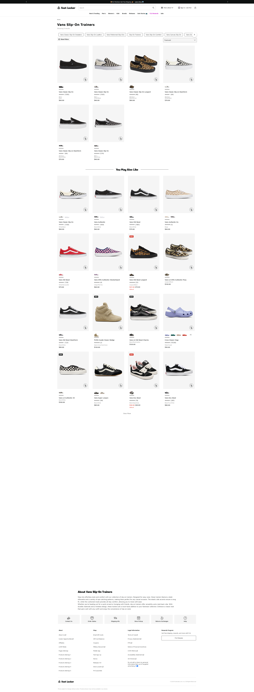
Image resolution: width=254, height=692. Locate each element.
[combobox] (117, 8)
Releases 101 (97, 663)
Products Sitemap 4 (65, 666)
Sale (162, 13)
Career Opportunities (65, 639)
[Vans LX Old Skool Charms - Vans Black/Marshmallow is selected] (131, 335)
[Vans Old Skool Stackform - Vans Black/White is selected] (61, 335)
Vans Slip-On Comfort (153, 35)
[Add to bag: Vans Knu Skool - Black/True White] (191, 385)
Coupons (96, 643)
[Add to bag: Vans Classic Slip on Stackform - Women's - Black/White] (85, 138)
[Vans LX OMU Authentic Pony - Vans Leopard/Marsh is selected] (167, 274)
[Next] (228, 2)
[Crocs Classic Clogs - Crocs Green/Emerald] (173, 335)
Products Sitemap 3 (65, 663)
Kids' (118, 13)
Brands (124, 13)
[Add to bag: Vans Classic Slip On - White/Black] (85, 209)
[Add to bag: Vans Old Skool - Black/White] (156, 209)
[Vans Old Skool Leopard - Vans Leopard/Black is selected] (131, 274)
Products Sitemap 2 (65, 659)
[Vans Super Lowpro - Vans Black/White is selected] (96, 392)
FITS (129, 643)
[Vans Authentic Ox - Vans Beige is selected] (167, 217)
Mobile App (96, 651)
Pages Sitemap (63, 651)
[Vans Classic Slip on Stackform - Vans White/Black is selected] (167, 86)
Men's (104, 13)
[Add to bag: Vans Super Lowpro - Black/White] (121, 385)
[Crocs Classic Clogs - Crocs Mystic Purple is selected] (167, 335)
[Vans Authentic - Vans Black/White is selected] (96, 217)
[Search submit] (153, 8)
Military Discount (98, 647)
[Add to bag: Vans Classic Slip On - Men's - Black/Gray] (121, 138)
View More (127, 413)
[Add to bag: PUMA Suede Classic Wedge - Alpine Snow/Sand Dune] (121, 328)
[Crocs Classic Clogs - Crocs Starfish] (184, 335)
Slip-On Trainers (135, 35)
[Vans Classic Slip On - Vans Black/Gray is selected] (96, 146)
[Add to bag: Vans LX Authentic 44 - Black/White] (85, 385)
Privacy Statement (134, 639)
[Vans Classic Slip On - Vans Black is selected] (61, 86)
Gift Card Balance (98, 639)
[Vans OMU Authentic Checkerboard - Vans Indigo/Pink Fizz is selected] (96, 274)
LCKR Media (62, 647)
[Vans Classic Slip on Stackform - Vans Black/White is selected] (61, 146)
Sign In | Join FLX (186, 8)
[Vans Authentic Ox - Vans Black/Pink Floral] (173, 217)
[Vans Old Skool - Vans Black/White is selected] (131, 217)
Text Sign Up (97, 655)
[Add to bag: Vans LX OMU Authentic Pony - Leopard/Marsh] (191, 267)
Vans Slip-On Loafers (94, 35)
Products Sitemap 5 (65, 670)
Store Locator (97, 666)
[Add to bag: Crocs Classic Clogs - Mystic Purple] (191, 328)
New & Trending (94, 13)
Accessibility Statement (135, 655)
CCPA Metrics (132, 651)
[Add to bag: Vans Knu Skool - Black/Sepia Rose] (156, 385)
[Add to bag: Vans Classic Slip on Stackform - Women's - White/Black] (191, 79)
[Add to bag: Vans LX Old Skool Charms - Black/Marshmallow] (156, 328)
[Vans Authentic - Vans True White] (102, 217)
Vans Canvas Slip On (173, 35)
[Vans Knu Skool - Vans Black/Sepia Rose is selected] (131, 392)
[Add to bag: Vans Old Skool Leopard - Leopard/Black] (156, 267)
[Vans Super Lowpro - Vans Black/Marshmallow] (102, 392)
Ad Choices (131, 659)
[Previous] (26, 2)
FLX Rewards (154, 13)
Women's (111, 13)
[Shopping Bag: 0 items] (195, 7)
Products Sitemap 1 (65, 655)
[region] (127, 2)
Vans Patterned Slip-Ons (115, 35)
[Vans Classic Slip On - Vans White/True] (67, 217)
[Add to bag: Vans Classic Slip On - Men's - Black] (85, 79)
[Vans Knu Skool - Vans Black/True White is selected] (167, 392)
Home (58, 19)
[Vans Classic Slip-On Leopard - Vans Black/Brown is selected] (131, 86)
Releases (132, 13)
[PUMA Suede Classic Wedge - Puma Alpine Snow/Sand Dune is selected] (96, 335)
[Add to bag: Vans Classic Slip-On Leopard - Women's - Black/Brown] (156, 79)
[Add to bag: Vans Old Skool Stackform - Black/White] (85, 328)
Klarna (95, 659)
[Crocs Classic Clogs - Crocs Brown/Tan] (179, 335)
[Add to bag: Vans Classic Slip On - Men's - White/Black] (121, 79)
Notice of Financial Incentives (137, 647)
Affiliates (61, 643)
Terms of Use (132, 635)
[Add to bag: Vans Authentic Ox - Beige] (191, 209)
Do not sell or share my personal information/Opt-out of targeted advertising (138, 664)
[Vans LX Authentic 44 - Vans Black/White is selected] (61, 392)
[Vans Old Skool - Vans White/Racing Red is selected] (61, 274)
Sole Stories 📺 (142, 13)
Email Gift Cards (98, 635)
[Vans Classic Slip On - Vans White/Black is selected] (96, 86)
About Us (61, 635)
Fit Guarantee (97, 670)
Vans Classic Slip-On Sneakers (71, 35)
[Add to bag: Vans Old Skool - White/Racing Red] (85, 267)
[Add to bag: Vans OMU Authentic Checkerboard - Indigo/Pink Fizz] (121, 267)
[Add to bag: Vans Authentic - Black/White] (121, 209)
